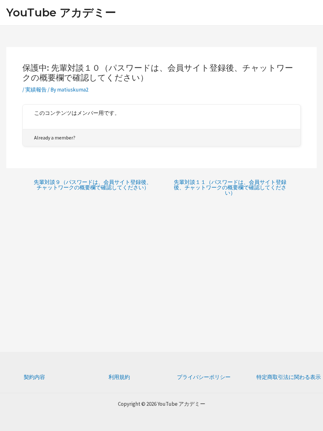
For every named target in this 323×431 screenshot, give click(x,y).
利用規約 (119, 377)
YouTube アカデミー (61, 12)
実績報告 (36, 89)
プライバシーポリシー (204, 377)
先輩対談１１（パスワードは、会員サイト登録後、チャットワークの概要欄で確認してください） (230, 188)
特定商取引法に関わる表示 (288, 377)
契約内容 (34, 377)
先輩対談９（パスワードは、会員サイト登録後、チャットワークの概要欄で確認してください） (93, 185)
